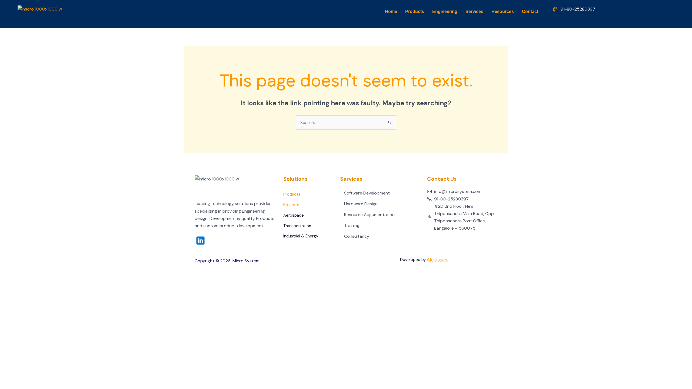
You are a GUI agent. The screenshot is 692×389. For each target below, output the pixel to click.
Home (391, 11)
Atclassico (437, 260)
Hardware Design (361, 204)
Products (414, 11)
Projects (291, 204)
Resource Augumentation (369, 214)
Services (474, 11)
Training (352, 225)
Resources (502, 11)
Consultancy (356, 236)
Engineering (444, 11)
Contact (530, 11)
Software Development (367, 193)
